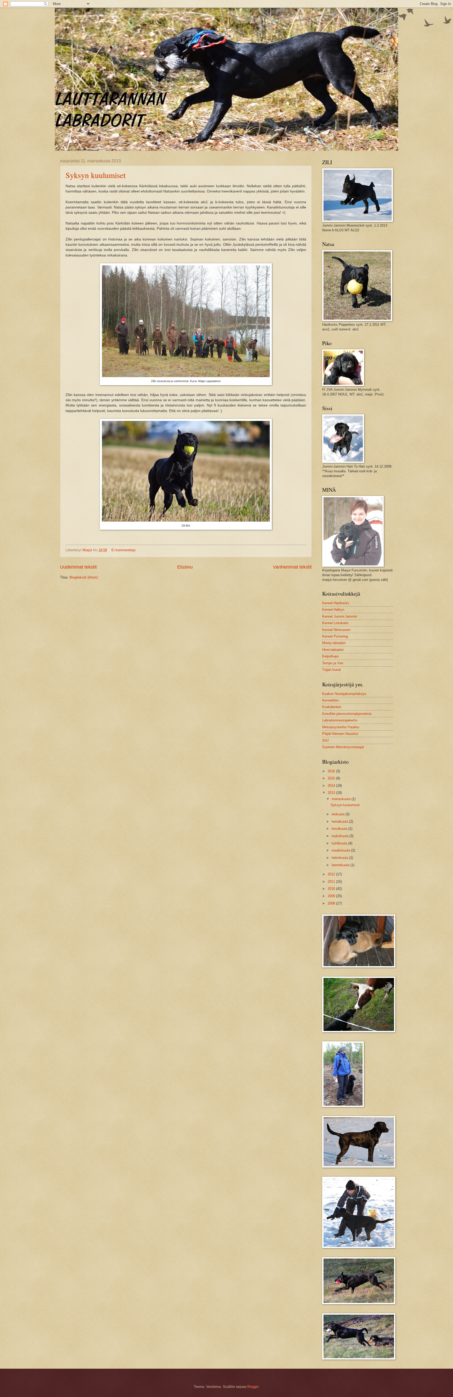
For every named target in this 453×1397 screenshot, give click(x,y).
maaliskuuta (341, 850)
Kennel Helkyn (333, 610)
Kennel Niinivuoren (336, 630)
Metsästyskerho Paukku (340, 727)
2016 (332, 771)
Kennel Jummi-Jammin (339, 616)
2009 (332, 896)
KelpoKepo (330, 656)
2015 (332, 778)
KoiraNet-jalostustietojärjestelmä (346, 714)
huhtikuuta (340, 843)
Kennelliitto (330, 700)
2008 (332, 903)
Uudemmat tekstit (78, 567)
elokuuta (339, 814)
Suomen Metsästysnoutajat (343, 747)
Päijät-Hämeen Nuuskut (340, 734)
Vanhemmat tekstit (292, 567)
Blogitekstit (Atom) (83, 577)
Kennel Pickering (335, 636)
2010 (332, 889)
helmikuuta (340, 858)
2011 (332, 882)
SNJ (325, 740)
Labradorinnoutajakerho (339, 720)
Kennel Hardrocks (335, 603)
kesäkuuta (340, 829)
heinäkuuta (340, 821)
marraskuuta (342, 799)
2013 (332, 793)
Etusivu (185, 567)
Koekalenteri (331, 707)
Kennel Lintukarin (335, 623)
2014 (332, 786)
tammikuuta (341, 865)
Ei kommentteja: (124, 550)
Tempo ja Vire (332, 663)
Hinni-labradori (333, 650)
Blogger (252, 1387)
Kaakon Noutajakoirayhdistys (344, 694)
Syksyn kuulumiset (96, 175)
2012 (332, 874)
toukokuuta (340, 836)
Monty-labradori (334, 643)
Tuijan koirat (331, 670)
